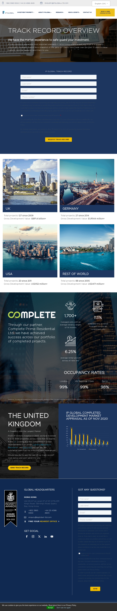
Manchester (46, 445)
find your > (43, 521)
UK (14, 442)
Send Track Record (19, 467)
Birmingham (13, 447)
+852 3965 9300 (12, 3)
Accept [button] (50, 607)
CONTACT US (87, 12)
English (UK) (100, 4)
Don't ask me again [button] (64, 607)
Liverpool (27, 447)
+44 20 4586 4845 (27, 3)
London (36, 445)
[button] (26, 12)
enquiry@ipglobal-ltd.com (56, 3)
